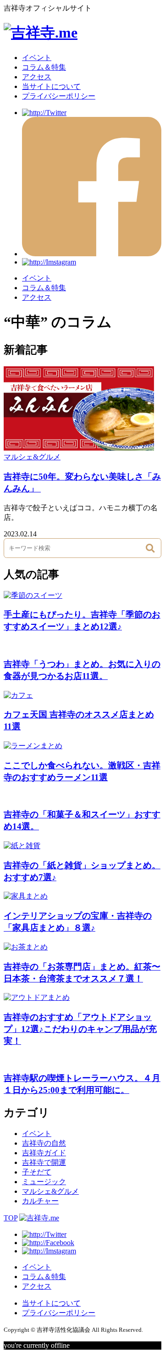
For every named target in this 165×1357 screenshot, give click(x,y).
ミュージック (44, 1182)
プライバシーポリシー (58, 96)
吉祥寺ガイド (44, 1153)
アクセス (36, 77)
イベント (36, 57)
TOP (10, 1218)
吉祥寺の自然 (44, 1143)
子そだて (36, 1172)
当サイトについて (51, 86)
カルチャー (40, 1201)
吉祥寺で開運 (44, 1162)
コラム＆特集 (44, 67)
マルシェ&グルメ (32, 457)
